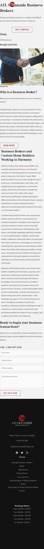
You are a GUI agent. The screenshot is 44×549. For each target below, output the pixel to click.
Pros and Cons (23, 477)
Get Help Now (10, 393)
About (22, 466)
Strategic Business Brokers (22, 462)
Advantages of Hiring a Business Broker (23, 487)
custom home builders (26, 166)
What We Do (23, 470)
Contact (22, 490)
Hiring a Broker (22, 473)
